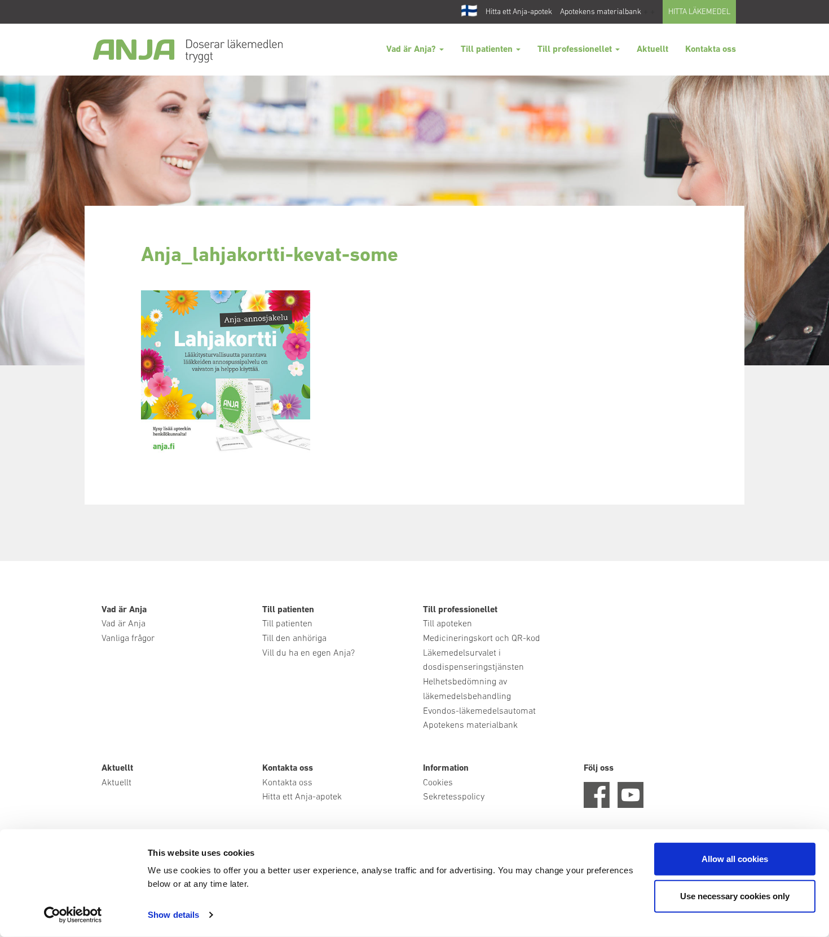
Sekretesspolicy (453, 797)
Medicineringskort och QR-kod (481, 638)
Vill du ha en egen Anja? (308, 653)
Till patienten (488, 49)
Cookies (438, 783)
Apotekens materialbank (600, 12)
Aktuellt (652, 49)
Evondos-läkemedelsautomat (479, 711)
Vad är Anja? (412, 49)
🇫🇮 (469, 12)
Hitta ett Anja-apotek (519, 12)
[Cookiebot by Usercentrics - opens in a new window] (73, 915)
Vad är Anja (123, 624)
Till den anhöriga (294, 638)
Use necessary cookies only (735, 895)
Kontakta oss (710, 49)
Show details (173, 915)
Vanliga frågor (128, 638)
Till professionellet (575, 49)
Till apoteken (447, 624)
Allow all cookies (735, 859)
